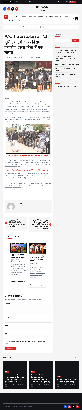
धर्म (46, 17)
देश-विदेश (24, 17)
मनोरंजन (51, 17)
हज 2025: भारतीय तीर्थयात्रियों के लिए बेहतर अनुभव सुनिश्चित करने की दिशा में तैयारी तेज (26, 170)
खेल (35, 17)
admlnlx (10, 385)
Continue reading (17, 281)
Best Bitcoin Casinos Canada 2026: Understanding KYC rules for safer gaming (65, 58)
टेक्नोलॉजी (40, 17)
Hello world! (75, 86)
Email (6, 325)
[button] (75, 358)
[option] (15, 375)
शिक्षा (61, 17)
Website (7, 333)
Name (7, 317)
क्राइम (30, 17)
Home (18, 17)
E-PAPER (11, 20)
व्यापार (56, 17)
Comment (8, 303)
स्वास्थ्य (66, 17)
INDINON (9, 57)
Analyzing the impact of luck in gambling (67, 64)
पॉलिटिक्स (18, 20)
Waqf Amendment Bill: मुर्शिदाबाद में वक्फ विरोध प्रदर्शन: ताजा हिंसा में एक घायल (28, 27)
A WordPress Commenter (62, 86)
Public (6, 371)
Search (58, 35)
